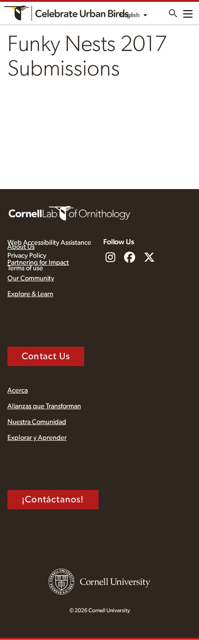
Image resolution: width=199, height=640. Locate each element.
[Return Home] (66, 13)
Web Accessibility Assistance (49, 242)
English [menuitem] (130, 15)
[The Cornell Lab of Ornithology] (69, 212)
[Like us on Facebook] (130, 258)
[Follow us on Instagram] (110, 258)
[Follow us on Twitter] (149, 258)
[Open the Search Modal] (173, 13)
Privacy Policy (26, 255)
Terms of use (25, 268)
